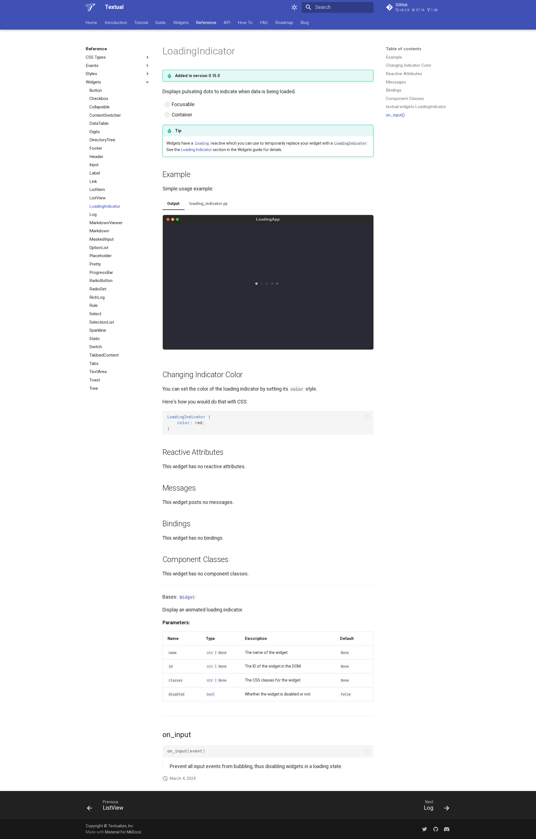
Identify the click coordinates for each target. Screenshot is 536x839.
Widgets (181, 22)
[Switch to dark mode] (294, 7)
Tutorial (141, 22)
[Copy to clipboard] (367, 416)
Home (91, 22)
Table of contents (404, 48)
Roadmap (284, 22)
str (210, 653)
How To (245, 22)
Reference (206, 22)
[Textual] (90, 7)
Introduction (116, 22)
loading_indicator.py (208, 203)
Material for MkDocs (123, 832)
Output (173, 203)
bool (211, 694)
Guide (160, 22)
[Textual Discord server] (447, 829)
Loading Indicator (196, 149)
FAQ (264, 22)
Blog (304, 22)
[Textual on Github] (436, 829)
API (227, 22)
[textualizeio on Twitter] (424, 829)
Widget (187, 597)
